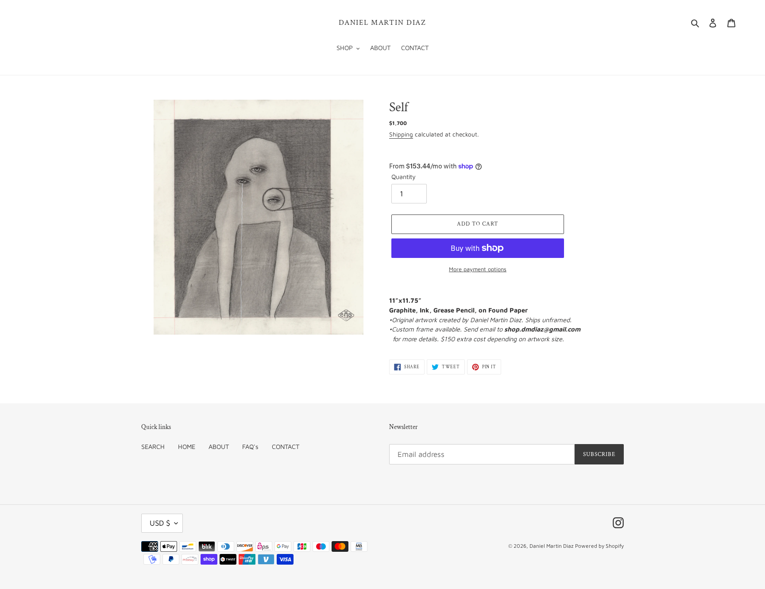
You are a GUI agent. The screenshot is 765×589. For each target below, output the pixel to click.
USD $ (160, 523)
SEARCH (153, 446)
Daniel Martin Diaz (382, 22)
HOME (186, 446)
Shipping (401, 134)
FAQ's (250, 446)
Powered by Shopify (599, 545)
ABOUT (219, 446)
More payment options (477, 269)
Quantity (403, 176)
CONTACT (285, 446)
